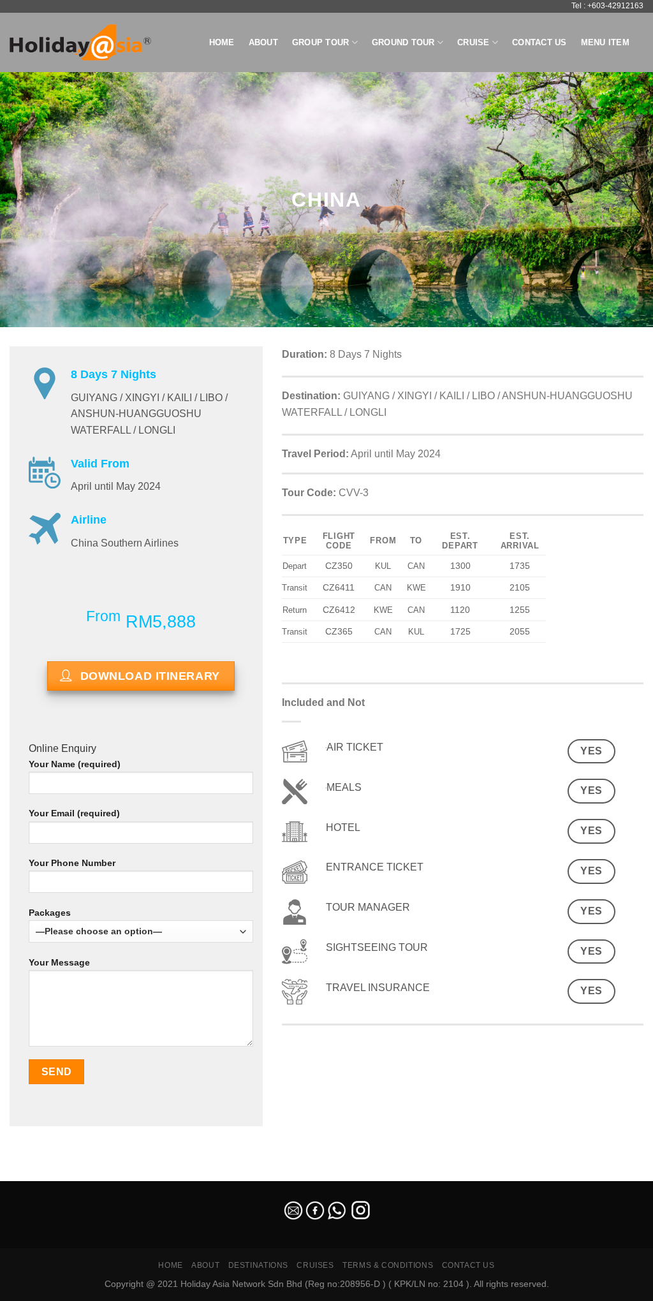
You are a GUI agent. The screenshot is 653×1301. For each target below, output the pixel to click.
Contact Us (539, 42)
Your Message (59, 962)
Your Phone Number (72, 863)
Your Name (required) (75, 764)
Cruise (473, 42)
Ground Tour (403, 42)
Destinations (258, 1265)
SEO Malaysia (27, 1173)
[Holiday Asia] (80, 42)
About (263, 42)
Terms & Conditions (387, 1265)
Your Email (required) (74, 813)
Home (222, 42)
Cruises (315, 1265)
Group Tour (320, 42)
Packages (50, 913)
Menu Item (605, 42)
